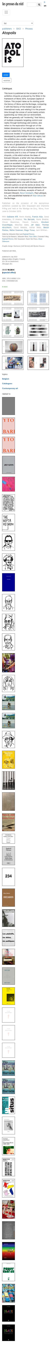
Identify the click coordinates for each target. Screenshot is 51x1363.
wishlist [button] (6, 80)
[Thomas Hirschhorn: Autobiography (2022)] (9, 582)
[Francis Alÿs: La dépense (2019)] (9, 801)
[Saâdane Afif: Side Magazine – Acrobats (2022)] (9, 542)
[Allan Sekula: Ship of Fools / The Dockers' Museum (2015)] (9, 996)
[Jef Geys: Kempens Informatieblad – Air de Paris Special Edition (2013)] (9, 1167)
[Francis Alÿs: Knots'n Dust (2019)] (9, 822)
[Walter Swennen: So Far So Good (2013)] (9, 1015)
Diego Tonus (29, 230)
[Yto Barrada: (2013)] (9, 1068)
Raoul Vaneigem (26, 193)
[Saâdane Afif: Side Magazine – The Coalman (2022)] (9, 562)
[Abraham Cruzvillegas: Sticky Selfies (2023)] (9, 484)
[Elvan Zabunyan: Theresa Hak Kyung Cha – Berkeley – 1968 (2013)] (9, 1125)
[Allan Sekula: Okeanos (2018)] (9, 897)
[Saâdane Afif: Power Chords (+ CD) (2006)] (9, 1272)
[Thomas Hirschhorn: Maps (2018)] (9, 839)
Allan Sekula (38, 196)
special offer (9, 272)
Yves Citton (33, 236)
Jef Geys (35, 225)
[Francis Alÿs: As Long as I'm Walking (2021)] (9, 702)
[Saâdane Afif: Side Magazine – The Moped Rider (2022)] (9, 683)
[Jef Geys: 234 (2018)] (9, 877)
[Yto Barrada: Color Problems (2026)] (9, 426)
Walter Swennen (16, 230)
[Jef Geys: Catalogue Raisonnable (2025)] (9, 465)
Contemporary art (10, 388)
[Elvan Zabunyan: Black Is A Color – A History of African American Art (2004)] (9, 1313)
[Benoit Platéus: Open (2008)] (9, 1251)
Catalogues (7, 383)
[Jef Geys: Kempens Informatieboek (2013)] (9, 1188)
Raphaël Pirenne (28, 234)
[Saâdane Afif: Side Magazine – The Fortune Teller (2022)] (9, 622)
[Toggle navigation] (6, 12)
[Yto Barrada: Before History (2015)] (9, 976)
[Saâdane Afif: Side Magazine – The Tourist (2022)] (9, 602)
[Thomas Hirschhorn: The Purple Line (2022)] (9, 662)
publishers (7, 28)
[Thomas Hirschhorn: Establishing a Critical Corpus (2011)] (9, 1209)
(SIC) (18, 28)
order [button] (5, 75)
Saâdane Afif (12, 217)
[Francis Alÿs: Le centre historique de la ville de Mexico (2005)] (9, 1293)
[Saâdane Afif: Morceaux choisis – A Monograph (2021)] (9, 760)
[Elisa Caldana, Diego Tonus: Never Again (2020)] (9, 780)
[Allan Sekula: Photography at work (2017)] (9, 918)
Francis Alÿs (37, 217)
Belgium (5, 379)
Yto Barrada (29, 219)
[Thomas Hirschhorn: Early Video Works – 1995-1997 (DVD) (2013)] (9, 1146)
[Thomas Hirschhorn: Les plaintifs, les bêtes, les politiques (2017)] (9, 938)
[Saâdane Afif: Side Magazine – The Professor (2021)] (9, 739)
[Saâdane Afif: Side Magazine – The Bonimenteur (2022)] (9, 642)
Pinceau (29, 28)
